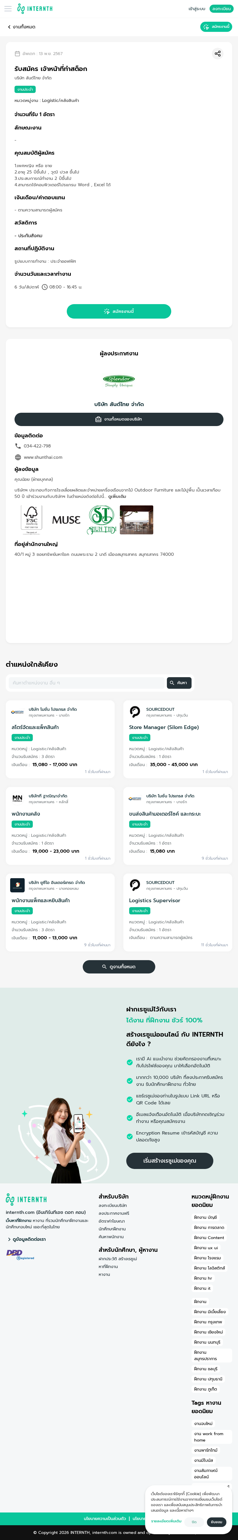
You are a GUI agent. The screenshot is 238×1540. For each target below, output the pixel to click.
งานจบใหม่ (203, 1423)
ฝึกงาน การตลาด (209, 1227)
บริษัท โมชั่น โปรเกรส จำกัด (53, 709)
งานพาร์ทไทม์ (205, 1450)
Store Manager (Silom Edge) (164, 727)
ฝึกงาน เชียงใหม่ (208, 1332)
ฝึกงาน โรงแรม (207, 1258)
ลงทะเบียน (221, 9)
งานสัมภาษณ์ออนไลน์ (205, 1473)
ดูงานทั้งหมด (123, 966)
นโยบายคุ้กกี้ (143, 1518)
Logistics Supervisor (154, 900)
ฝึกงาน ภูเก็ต (205, 1389)
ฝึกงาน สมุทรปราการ (205, 1355)
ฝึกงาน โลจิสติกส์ (209, 1268)
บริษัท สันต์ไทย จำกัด (119, 404)
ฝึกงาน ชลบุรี (205, 1369)
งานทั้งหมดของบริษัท (123, 419)
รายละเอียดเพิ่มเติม (166, 1521)
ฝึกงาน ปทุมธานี (208, 1379)
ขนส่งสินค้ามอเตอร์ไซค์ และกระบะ (165, 814)
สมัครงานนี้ (220, 26)
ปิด (194, 1522)
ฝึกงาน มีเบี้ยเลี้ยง (210, 1312)
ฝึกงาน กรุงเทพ (208, 1322)
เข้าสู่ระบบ (197, 9)
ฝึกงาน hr (203, 1278)
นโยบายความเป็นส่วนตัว (105, 1518)
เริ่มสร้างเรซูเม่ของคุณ (169, 1161)
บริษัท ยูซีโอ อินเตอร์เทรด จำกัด (57, 882)
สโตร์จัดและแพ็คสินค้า (35, 727)
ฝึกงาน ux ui (206, 1248)
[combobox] (86, 683)
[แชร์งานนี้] (217, 53)
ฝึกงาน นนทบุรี (207, 1342)
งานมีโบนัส (203, 1460)
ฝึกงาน (200, 1301)
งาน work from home (208, 1437)
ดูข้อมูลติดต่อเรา (29, 1239)
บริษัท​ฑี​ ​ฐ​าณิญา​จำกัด (48, 796)
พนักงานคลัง (26, 814)
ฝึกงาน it (202, 1288)
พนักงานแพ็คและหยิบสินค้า (41, 900)
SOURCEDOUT (160, 709)
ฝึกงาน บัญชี (205, 1217)
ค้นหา (182, 683)
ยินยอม (216, 1522)
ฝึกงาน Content (209, 1237)
